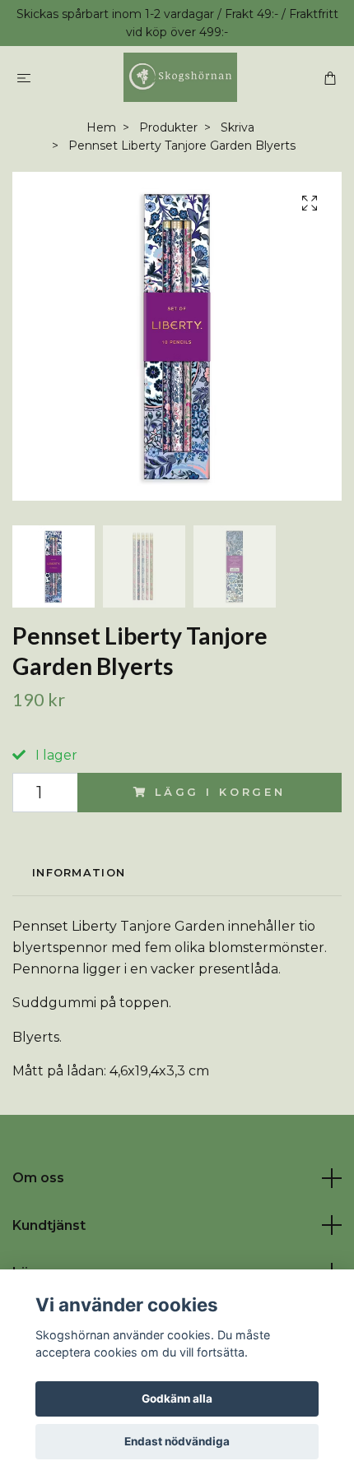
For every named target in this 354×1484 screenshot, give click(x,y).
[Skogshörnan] (179, 77)
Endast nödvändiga (177, 1441)
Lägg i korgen (220, 792)
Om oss (38, 1178)
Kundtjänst (49, 1225)
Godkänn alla (177, 1398)
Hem (101, 127)
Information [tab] (78, 873)
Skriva (237, 127)
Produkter (168, 127)
